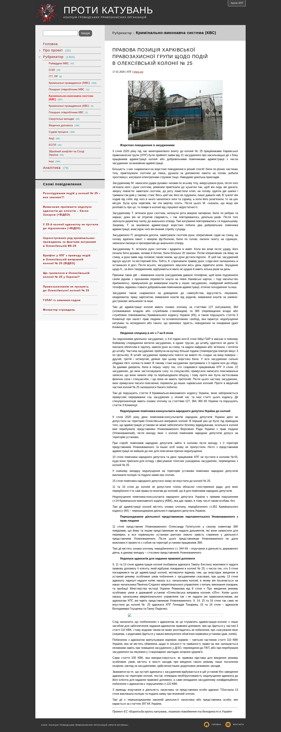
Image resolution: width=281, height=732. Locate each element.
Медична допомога (64, 125)
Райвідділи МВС (61, 63)
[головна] (49, 13)
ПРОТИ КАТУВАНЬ (108, 10)
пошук (85, 33)
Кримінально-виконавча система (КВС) (71, 97)
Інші (54, 161)
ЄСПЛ (55, 144)
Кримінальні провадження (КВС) (71, 105)
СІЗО (54, 69)
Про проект (57, 50)
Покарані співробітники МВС (69, 89)
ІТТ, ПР (55, 76)
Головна (50, 44)
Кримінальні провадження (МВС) (73, 82)
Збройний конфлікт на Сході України (66, 153)
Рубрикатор (59, 57)
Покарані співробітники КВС (68, 112)
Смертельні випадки (64, 118)
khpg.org (138, 71)
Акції (54, 138)
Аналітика (56, 168)
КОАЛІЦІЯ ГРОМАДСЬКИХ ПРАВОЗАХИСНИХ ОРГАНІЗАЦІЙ (105, 17)
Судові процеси (62, 131)
